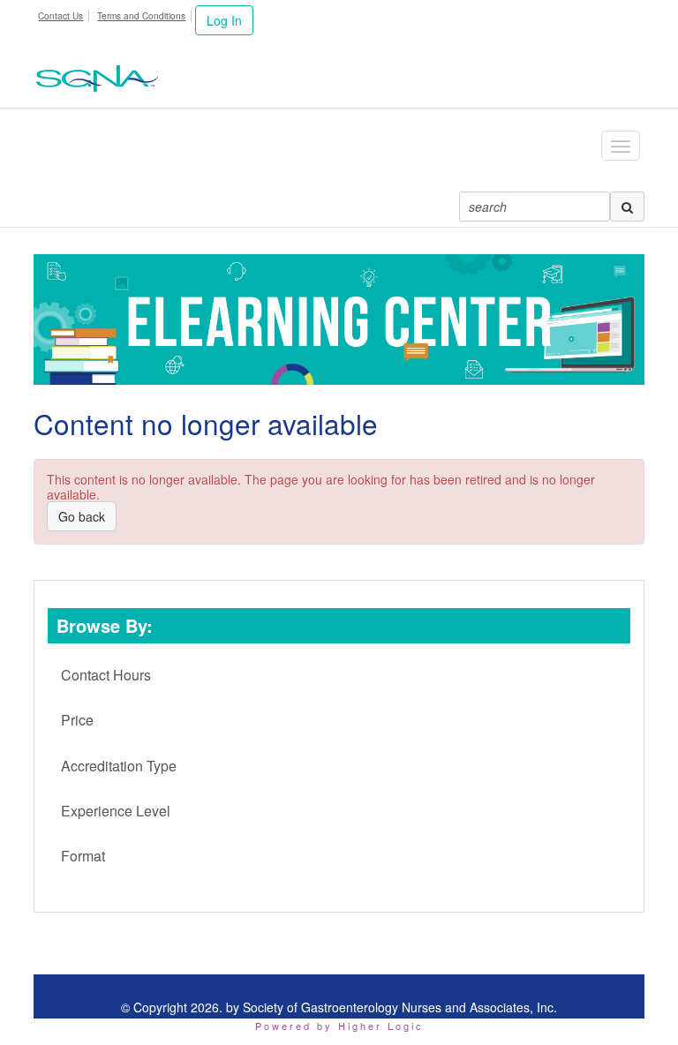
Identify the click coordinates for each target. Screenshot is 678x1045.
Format (83, 856)
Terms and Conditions (141, 16)
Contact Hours (106, 675)
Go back (81, 516)
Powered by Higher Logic (339, 1026)
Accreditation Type (119, 766)
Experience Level (115, 811)
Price (77, 720)
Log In (224, 20)
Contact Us (60, 16)
